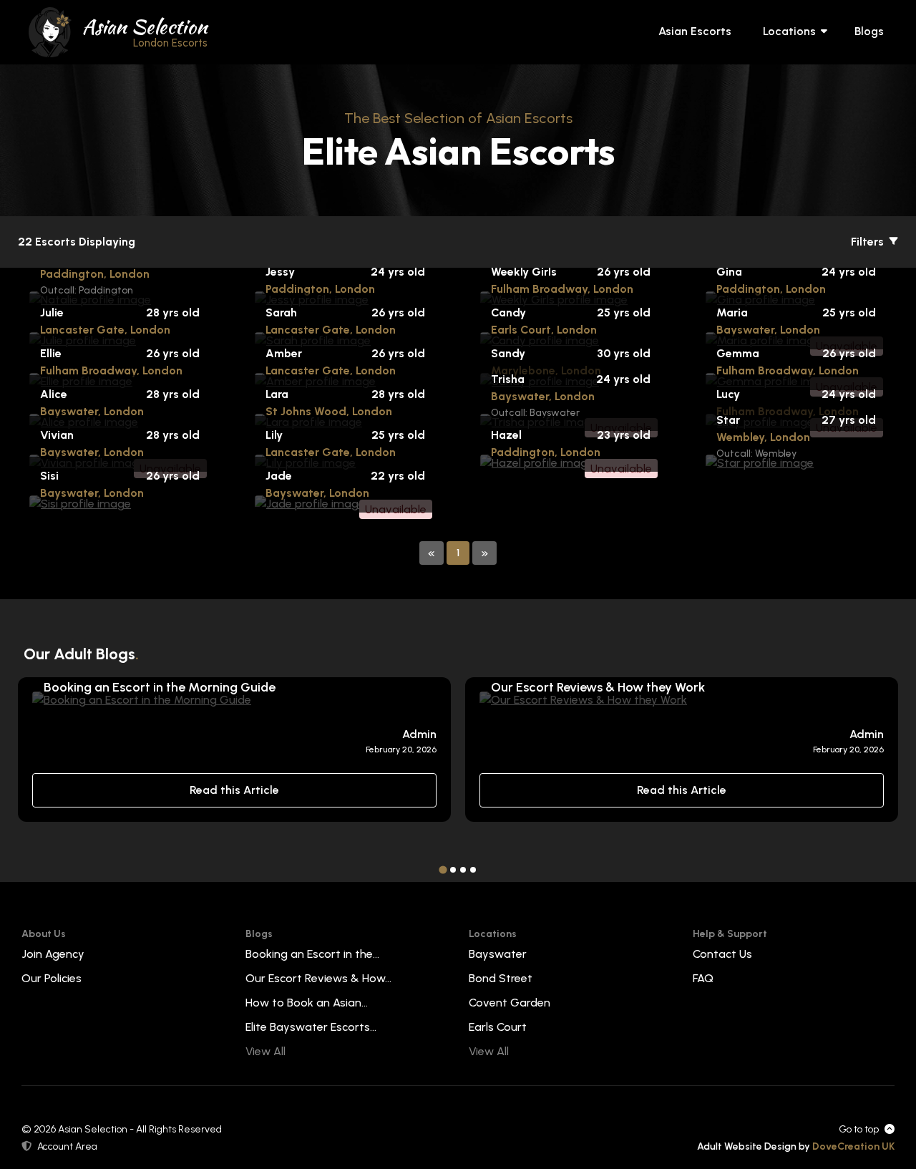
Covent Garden (509, 1002)
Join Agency (52, 954)
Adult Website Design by (796, 1146)
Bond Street (500, 978)
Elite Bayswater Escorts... (310, 1027)
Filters (869, 241)
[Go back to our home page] (50, 31)
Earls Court (498, 1027)
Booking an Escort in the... (312, 954)
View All (265, 1051)
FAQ (703, 978)
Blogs (869, 31)
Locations (789, 31)
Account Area (67, 1146)
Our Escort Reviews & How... (318, 978)
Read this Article (234, 790)
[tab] (443, 869)
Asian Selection (145, 30)
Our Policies (51, 978)
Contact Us (722, 954)
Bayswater (498, 954)
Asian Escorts (694, 31)
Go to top (859, 1129)
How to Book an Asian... (306, 1002)
